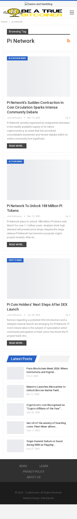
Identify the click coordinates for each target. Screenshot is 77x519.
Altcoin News (15, 161)
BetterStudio (47, 498)
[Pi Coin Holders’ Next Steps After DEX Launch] (38, 278)
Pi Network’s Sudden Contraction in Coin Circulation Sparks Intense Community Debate (35, 107)
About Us (33, 477)
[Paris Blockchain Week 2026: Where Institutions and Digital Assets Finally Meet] (15, 373)
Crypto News (15, 260)
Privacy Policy (33, 471)
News (23, 466)
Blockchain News (17, 58)
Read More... (16, 145)
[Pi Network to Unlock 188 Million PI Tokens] (38, 180)
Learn (43, 466)
